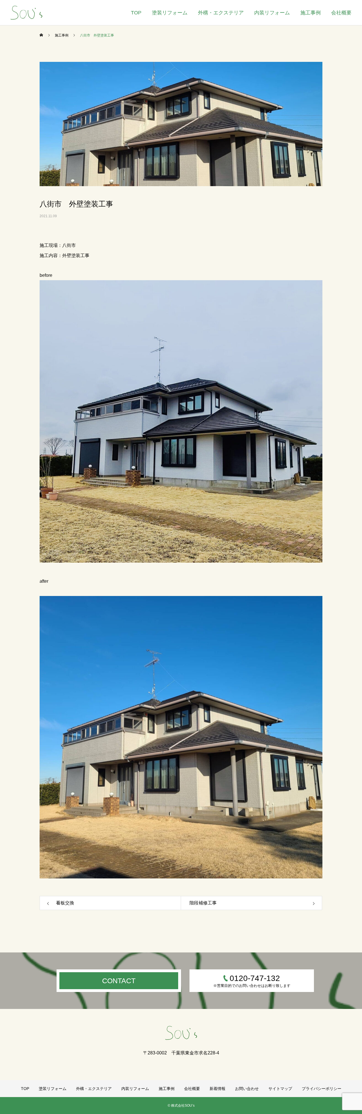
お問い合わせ (247, 1088)
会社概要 (341, 13)
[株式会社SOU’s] (26, 13)
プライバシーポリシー (321, 1088)
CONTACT (118, 981)
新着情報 (217, 1088)
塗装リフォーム (170, 13)
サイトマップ (280, 1088)
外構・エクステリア (221, 13)
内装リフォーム (272, 13)
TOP (136, 13)
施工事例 (310, 13)
